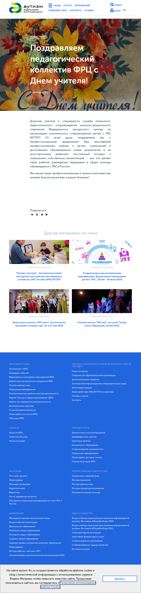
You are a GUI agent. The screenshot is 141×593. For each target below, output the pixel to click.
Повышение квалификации (22, 389)
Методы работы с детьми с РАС (25, 551)
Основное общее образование (24, 534)
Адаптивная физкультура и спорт (88, 537)
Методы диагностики (82, 484)
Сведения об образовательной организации (93, 375)
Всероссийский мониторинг (23, 522)
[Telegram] (42, 214)
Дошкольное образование (85, 445)
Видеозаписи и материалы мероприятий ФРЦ (31, 377)
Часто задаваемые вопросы (22, 496)
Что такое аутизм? (18, 476)
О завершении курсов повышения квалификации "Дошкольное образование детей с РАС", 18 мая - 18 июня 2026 (102, 276)
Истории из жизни (81, 549)
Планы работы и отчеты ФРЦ (23, 414)
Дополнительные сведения (85, 379)
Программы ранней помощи (86, 492)
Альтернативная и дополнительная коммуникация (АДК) (36, 555)
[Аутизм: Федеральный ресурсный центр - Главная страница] (26, 8)
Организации (87, 5)
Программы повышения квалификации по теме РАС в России (35, 502)
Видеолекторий (17, 488)
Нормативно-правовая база (85, 476)
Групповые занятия (81, 441)
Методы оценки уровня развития (88, 488)
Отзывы (95, 11)
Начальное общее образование (24, 530)
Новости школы (80, 371)
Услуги (70, 5)
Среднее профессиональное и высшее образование (35, 543)
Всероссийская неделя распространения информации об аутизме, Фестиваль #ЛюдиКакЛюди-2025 (100, 527)
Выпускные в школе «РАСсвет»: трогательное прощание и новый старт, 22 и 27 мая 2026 (39, 324)
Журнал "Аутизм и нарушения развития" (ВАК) (31, 397)
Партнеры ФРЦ (16, 418)
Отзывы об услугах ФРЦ (83, 461)
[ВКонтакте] (32, 214)
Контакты (80, 11)
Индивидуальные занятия (84, 437)
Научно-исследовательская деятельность (30, 402)
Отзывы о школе (80, 396)
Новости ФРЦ (38, 36)
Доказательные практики (21, 406)
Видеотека (14, 492)
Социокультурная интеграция (86, 532)
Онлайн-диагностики (19, 385)
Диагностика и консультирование (88, 432)
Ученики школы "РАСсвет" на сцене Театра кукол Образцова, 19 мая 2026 (101, 324)
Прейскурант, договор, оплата (87, 457)
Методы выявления (81, 480)
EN (126, 10)
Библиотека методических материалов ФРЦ (31, 381)
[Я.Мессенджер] (47, 214)
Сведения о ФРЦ (59, 11)
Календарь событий (19, 373)
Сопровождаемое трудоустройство (90, 545)
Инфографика (16, 480)
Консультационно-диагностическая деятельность (34, 393)
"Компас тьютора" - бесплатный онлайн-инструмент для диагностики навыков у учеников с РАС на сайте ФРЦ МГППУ (39, 276)
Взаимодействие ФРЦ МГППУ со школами (93, 392)
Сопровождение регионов (22, 410)
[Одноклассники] (37, 214)
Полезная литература (19, 484)
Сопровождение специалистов (87, 449)
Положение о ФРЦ (18, 369)
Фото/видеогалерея (82, 388)
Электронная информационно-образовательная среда (99, 383)
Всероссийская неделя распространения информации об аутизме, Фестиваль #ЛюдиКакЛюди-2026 (100, 519)
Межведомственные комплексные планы (29, 518)
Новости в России (18, 437)
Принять (120, 578)
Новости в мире (17, 441)
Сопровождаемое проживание (87, 541)
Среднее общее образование (23, 539)
